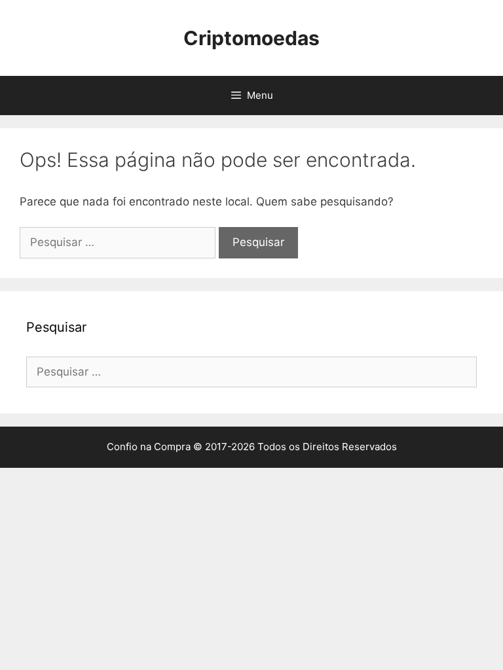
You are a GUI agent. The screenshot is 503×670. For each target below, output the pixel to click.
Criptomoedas (251, 38)
